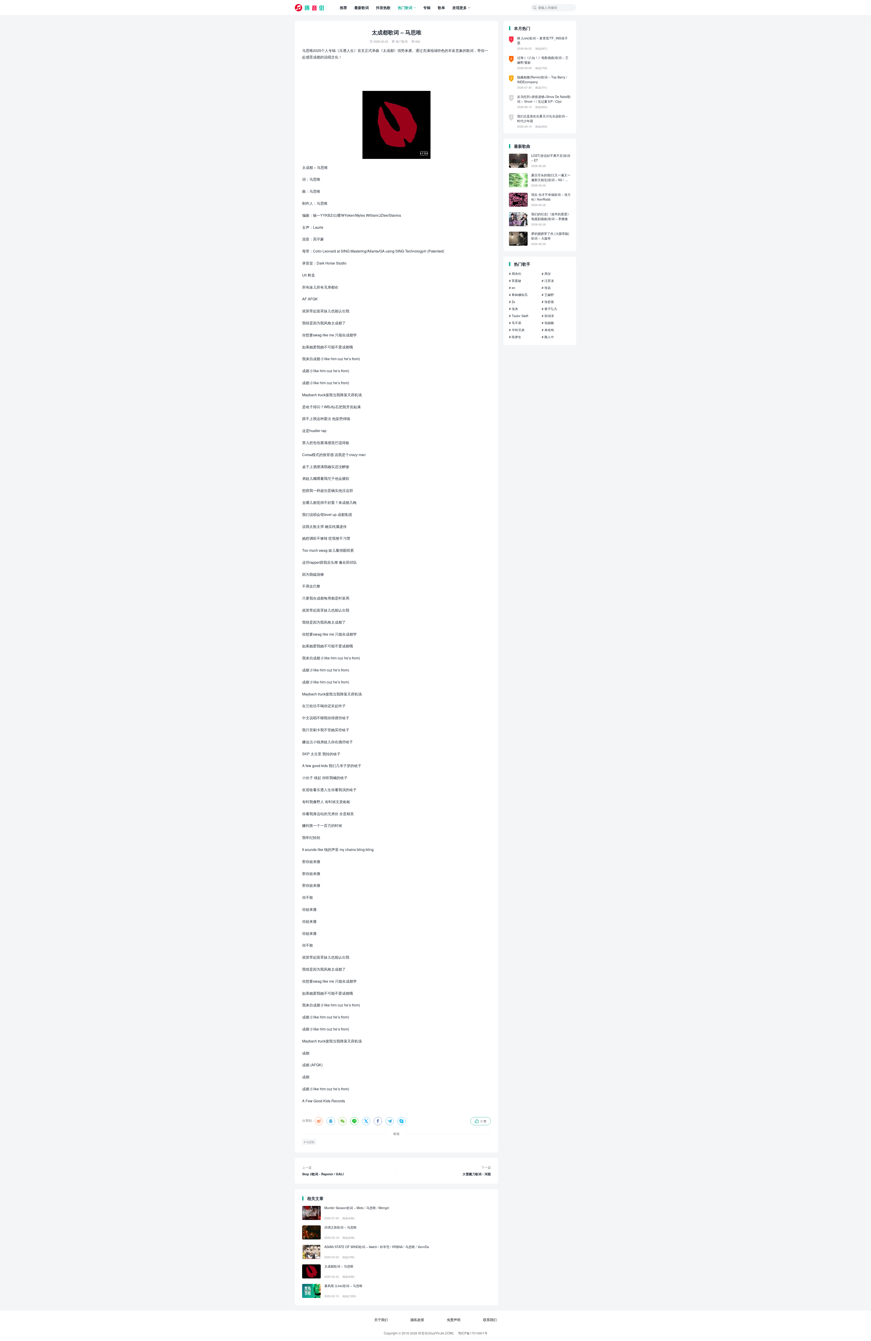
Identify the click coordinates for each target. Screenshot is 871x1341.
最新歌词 (361, 7)
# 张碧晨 (548, 301)
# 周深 (546, 273)
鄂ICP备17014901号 (472, 1333)
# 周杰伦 (515, 273)
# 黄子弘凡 (549, 308)
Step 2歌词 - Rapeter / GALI (323, 1170)
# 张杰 (513, 308)
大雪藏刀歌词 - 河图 (476, 1170)
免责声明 (453, 1319)
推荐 (343, 7)
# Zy (512, 301)
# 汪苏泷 (548, 280)
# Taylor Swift (518, 315)
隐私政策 (417, 1319)
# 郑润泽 (548, 315)
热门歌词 (405, 7)
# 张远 (546, 287)
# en (512, 287)
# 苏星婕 (515, 280)
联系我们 (490, 1319)
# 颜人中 (548, 336)
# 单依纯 (548, 329)
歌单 (441, 7)
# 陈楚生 (515, 336)
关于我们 (381, 1319)
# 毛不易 (515, 322)
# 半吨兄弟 (516, 329)
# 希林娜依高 (518, 294)
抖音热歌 (383, 7)
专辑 (427, 7)
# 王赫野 (548, 294)
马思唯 (310, 1142)
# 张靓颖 (548, 322)
